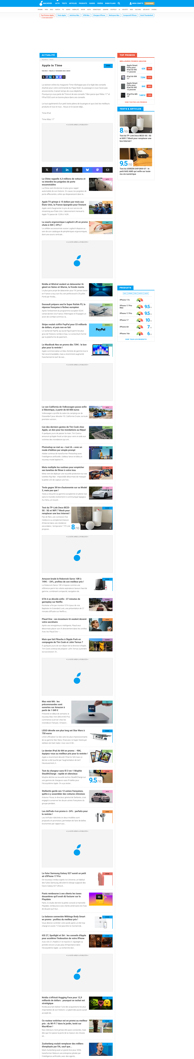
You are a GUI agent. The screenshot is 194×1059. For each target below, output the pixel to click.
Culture (138, 9)
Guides (92, 3)
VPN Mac (86, 15)
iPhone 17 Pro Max (126, 306)
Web (131, 9)
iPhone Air (124, 327)
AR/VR (83, 9)
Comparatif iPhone (130, 15)
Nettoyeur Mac (114, 15)
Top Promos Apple (47, 15)
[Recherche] (119, 3)
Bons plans (110, 3)
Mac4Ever (45, 59)
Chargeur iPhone (99, 15)
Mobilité (75, 9)
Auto (89, 9)
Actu (57, 3)
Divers (154, 9)
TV (63, 9)
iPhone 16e (125, 333)
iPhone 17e (125, 300)
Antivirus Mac (74, 15)
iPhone (40, 9)
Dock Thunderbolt (146, 15)
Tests (64, 3)
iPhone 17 (124, 320)
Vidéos (100, 3)
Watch (57, 9)
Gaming (105, 9)
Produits (83, 3)
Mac (51, 9)
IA (119, 9)
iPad (46, 9)
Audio (68, 9)
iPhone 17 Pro (126, 313)
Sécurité (146, 9)
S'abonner (149, 3)
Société (125, 9)
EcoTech (113, 9)
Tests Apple (61, 15)
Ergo (46, 71)
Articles (73, 3)
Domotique (97, 9)
